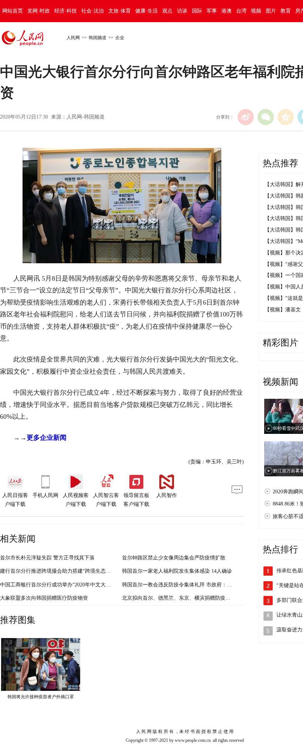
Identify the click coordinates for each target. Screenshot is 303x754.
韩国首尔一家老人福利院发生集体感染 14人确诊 (177, 571)
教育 (285, 11)
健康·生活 (146, 11)
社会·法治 (92, 11)
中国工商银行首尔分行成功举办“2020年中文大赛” (56, 584)
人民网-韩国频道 (86, 117)
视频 (256, 11)
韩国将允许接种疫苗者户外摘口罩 (40, 696)
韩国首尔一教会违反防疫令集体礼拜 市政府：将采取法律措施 (192, 584)
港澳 (226, 11)
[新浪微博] (246, 117)
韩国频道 (97, 37)
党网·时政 (38, 11)
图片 (271, 11)
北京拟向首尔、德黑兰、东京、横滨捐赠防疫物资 (179, 598)
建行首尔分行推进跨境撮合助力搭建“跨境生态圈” (56, 571)
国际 (197, 11)
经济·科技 (65, 11)
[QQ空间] (286, 117)
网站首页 (12, 11)
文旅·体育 (119, 11)
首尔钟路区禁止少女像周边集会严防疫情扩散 (173, 558)
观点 (167, 11)
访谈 (182, 11)
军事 (212, 11)
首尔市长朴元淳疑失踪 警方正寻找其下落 (47, 558)
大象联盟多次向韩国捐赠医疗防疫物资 (44, 598)
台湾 (241, 11)
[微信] (266, 117)
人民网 (73, 37)
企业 (119, 37)
